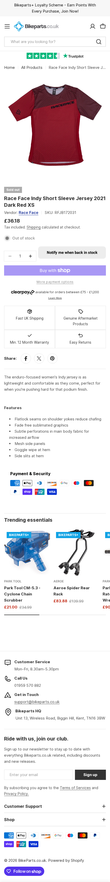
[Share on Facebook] (26, 358)
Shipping (34, 227)
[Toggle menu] (7, 26)
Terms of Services (75, 788)
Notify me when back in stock (72, 252)
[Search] (99, 42)
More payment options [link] (55, 282)
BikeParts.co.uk (32, 860)
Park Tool (12, 581)
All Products (31, 67)
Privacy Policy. (16, 793)
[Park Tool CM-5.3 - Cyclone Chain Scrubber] (27, 552)
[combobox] (55, 42)
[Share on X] (39, 358)
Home (9, 67)
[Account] (93, 26)
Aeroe (58, 581)
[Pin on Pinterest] (52, 358)
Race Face (28, 212)
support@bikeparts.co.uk (37, 701)
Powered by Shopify (66, 860)
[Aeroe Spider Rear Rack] (76, 552)
